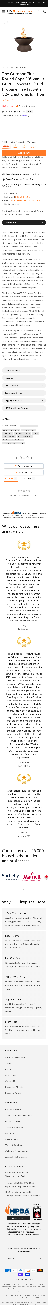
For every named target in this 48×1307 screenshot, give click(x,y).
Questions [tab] (26, 478)
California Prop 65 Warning (17, 1151)
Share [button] (7, 419)
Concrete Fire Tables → (29, 426)
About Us (9, 1133)
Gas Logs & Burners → (22, 433)
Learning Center (12, 1121)
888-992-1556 (22, 197)
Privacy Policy (11, 1139)
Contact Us (10, 1081)
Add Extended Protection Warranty (19, 142)
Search (8, 1063)
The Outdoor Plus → (25, 436)
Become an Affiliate (14, 1087)
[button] (3, 11)
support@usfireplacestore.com (25, 200)
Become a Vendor (13, 1093)
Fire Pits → (15, 430)
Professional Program (15, 1057)
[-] (6, 146)
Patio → (35, 433)
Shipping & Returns (14, 1127)
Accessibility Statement (16, 1157)
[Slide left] (18, 889)
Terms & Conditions (14, 1145)
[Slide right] (30, 889)
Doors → (6, 430)
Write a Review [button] (25, 466)
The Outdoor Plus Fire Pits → (13, 440)
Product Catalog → (9, 436)
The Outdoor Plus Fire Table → (13, 443)
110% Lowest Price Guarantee (19, 1115)
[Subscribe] (40, 1258)
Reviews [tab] (9, 478)
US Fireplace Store (27, 1279)
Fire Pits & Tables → (28, 430)
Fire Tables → (7, 433)
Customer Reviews (14, 1109)
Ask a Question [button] (25, 472)
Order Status (11, 1075)
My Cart (9, 1069)
